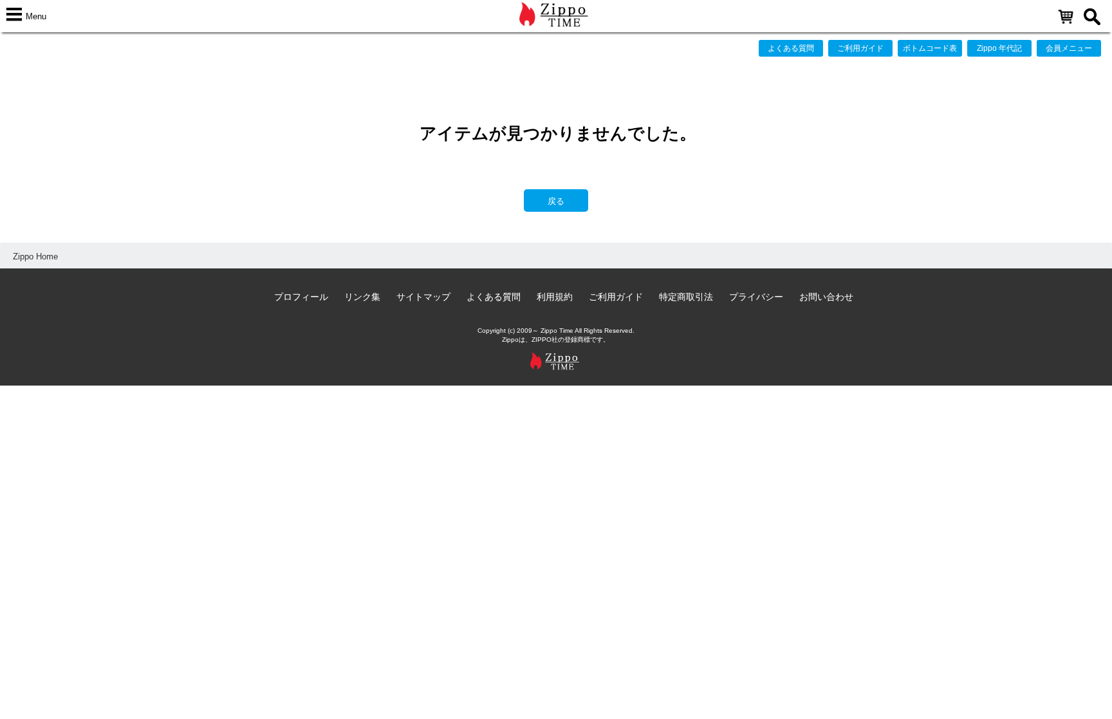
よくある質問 (791, 48)
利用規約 (555, 297)
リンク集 (362, 297)
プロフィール (301, 297)
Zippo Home (35, 256)
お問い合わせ (826, 297)
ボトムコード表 (930, 48)
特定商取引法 (686, 297)
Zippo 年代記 (999, 48)
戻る (556, 201)
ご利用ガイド (860, 48)
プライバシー (756, 297)
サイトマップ (423, 297)
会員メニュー (1069, 48)
